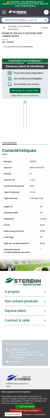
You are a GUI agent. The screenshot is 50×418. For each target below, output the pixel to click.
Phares (45, 27)
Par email (14, 361)
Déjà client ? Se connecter (25, 95)
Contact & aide (17, 320)
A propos (12, 291)
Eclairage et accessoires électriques (19, 27)
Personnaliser (13, 414)
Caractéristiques (9, 142)
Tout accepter (26, 406)
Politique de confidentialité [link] (34, 414)
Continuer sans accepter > (26, 410)
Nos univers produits (21, 301)
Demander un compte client (25, 90)
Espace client (15, 311)
